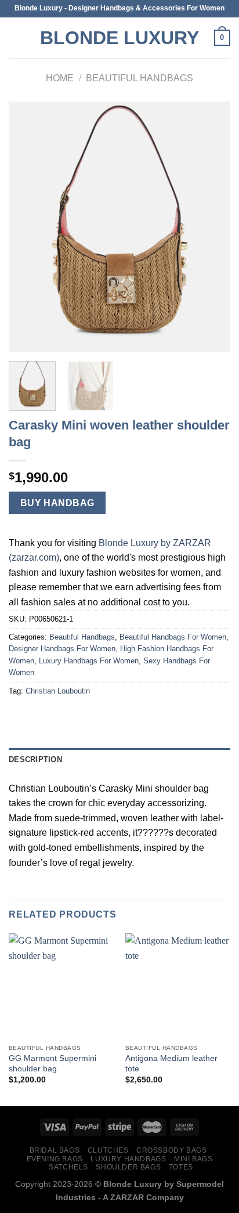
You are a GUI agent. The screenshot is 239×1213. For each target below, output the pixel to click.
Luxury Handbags (128, 1159)
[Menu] (16, 37)
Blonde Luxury (119, 37)
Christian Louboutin (58, 691)
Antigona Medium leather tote (171, 1063)
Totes (181, 1167)
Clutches (108, 1150)
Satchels (68, 1167)
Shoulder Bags (128, 1167)
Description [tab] (35, 759)
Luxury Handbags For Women (89, 660)
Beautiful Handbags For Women (172, 637)
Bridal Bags (55, 1150)
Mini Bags (193, 1159)
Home (60, 78)
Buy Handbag (57, 503)
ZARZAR (127, 1197)
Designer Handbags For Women (62, 648)
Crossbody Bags (171, 1150)
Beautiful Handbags (139, 78)
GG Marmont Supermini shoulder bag (52, 1063)
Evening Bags (55, 1159)
